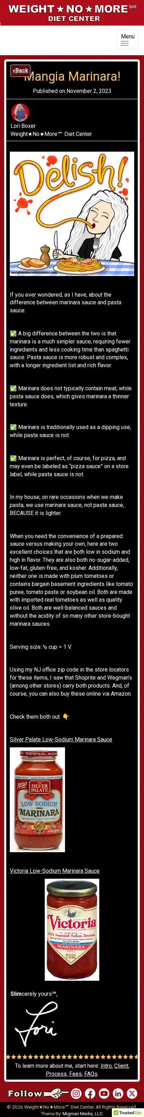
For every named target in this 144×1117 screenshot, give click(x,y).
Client (121, 1065)
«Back (20, 70)
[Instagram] (76, 1093)
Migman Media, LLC (83, 1113)
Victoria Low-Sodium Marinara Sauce (55, 871)
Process (56, 1074)
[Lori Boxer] (104, 1093)
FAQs (91, 1074)
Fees (75, 1074)
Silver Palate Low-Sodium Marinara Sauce (61, 739)
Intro (106, 1065)
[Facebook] (90, 1093)
